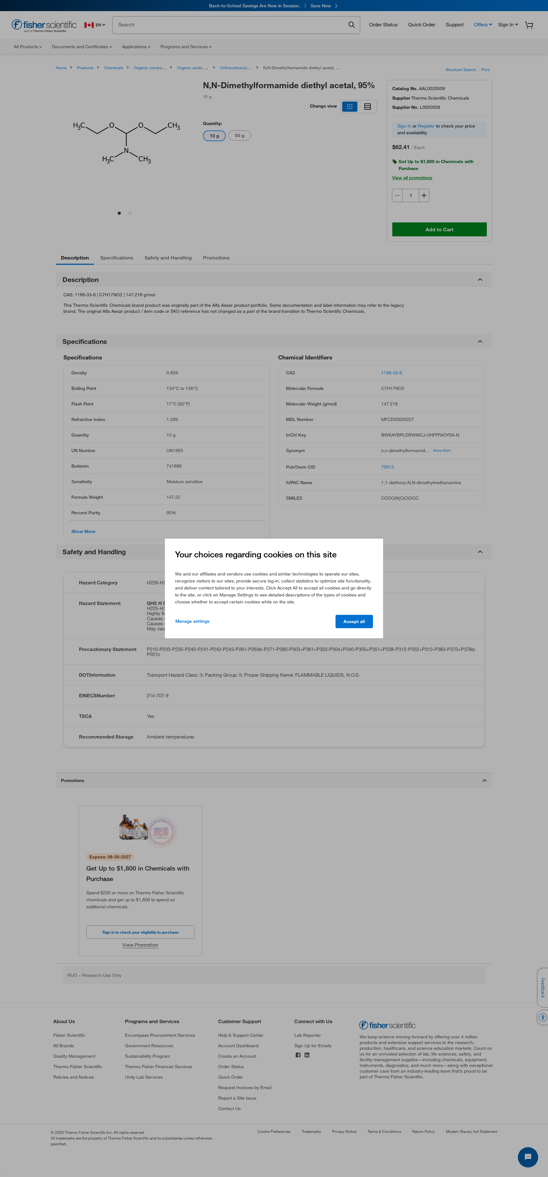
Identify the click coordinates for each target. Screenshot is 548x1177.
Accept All (354, 621)
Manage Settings (192, 621)
